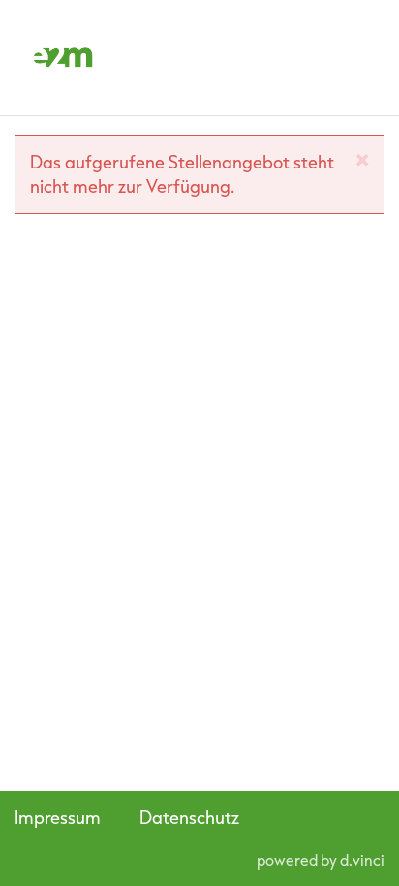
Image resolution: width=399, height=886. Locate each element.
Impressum (58, 817)
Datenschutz (189, 817)
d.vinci (362, 860)
